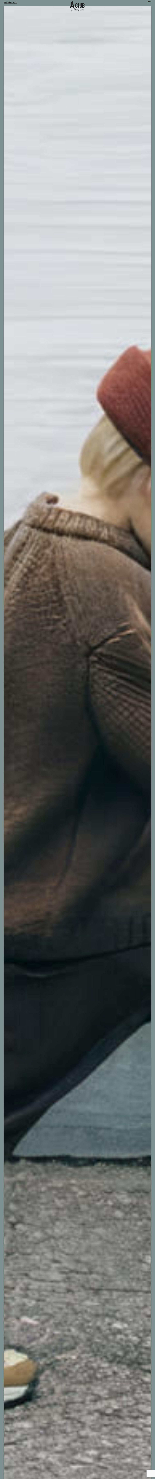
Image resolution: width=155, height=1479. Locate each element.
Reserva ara (10, 3)
